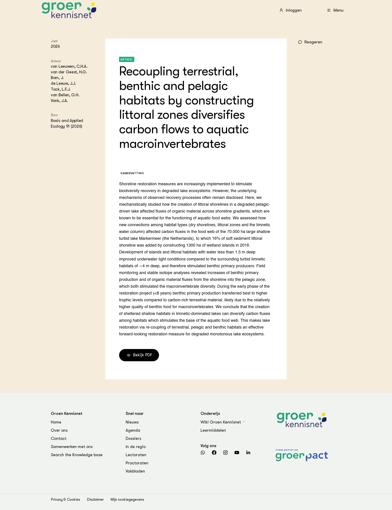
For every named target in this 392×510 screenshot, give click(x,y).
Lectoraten (136, 455)
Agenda (133, 430)
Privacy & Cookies (65, 500)
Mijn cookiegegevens (127, 500)
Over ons (59, 430)
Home (56, 422)
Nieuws (132, 422)
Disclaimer (95, 500)
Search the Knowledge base (77, 455)
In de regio (136, 446)
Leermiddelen (213, 430)
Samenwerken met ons (72, 446)
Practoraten (137, 463)
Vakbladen (135, 471)
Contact (58, 438)
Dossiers (133, 438)
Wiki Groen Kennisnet (221, 422)
